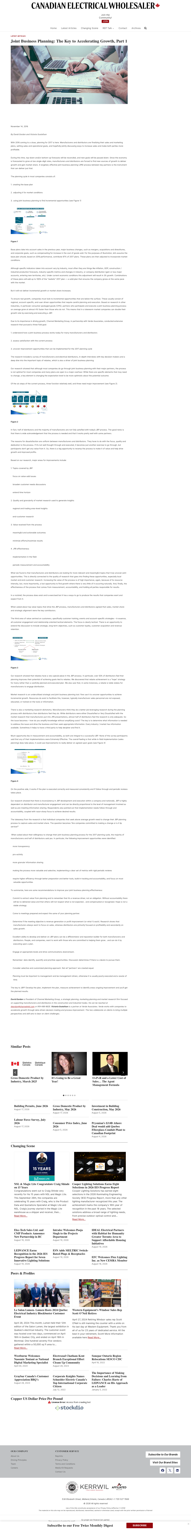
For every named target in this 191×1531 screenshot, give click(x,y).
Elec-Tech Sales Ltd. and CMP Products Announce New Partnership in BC (29, 1233)
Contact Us (60, 1471)
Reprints (59, 1456)
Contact (123, 28)
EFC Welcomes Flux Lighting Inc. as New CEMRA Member (109, 1258)
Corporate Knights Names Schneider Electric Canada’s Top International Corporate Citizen (70, 1381)
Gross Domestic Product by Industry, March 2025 (27, 1079)
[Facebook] (163, 1470)
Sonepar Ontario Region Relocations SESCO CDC (107, 1357)
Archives (136, 28)
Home (53, 28)
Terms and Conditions (65, 1464)
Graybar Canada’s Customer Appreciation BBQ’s (31, 1378)
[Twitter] (170, 1470)
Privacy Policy (61, 1460)
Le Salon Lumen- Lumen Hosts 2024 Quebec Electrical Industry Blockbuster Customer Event (41, 1313)
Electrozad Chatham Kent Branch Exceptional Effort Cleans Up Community (68, 1359)
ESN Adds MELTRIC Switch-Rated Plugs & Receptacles (70, 1252)
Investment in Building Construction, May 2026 (106, 1107)
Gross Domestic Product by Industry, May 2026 (69, 1107)
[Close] (188, 1524)
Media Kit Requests (64, 1468)
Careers (14, 1468)
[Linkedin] (177, 1470)
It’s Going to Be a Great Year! (66, 1079)
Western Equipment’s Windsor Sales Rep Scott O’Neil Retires (97, 1311)
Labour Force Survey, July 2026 (30, 1121)
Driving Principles (19, 1460)
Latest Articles (68, 28)
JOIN (105, 21)
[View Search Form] (145, 28)
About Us (15, 1456)
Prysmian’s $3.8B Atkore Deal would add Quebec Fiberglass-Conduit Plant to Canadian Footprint (108, 1128)
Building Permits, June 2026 (31, 1106)
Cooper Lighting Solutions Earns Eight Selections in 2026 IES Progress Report (96, 1185)
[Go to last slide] (15, 1072)
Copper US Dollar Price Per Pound (37, 1398)
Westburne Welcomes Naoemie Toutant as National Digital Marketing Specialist (31, 1359)
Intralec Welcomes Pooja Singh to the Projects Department (68, 1233)
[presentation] (28, 1063)
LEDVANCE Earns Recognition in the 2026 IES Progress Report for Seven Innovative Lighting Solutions (32, 1255)
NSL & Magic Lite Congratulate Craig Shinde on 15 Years (41, 1185)
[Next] (123, 1072)
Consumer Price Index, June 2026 (70, 1124)
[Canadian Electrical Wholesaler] (29, 28)
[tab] (63, 1095)
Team (13, 1464)
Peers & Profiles (23, 1273)
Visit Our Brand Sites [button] (165, 1462)
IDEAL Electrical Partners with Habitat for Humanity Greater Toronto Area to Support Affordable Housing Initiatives (109, 1236)
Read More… (20, 1215)
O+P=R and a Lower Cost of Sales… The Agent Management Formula (109, 1081)
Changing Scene (89, 28)
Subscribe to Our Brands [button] (163, 1454)
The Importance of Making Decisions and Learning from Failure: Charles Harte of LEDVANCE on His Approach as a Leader (110, 1379)
